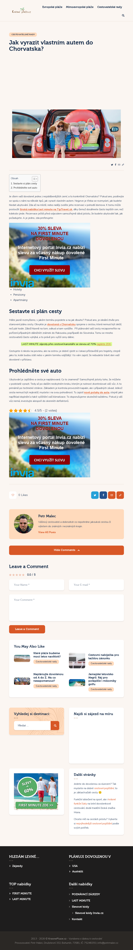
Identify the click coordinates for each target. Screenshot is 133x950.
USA (75, 866)
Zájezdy (17, 866)
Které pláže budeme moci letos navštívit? (47, 655)
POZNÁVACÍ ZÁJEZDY (86, 894)
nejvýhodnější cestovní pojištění (94, 823)
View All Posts (47, 532)
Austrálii (77, 871)
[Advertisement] (66, 85)
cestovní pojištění (104, 788)
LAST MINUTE (21, 899)
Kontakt (77, 919)
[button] (123, 165)
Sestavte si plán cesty (25, 183)
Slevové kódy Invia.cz (89, 913)
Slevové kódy (80, 906)
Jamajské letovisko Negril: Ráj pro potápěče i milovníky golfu (102, 679)
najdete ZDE (104, 344)
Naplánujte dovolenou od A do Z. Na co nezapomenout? (48, 677)
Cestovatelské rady (23, 34)
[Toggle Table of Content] (33, 179)
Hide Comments (65, 550)
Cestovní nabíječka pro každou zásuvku (103, 656)
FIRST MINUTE (22, 893)
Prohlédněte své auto (25, 187)
